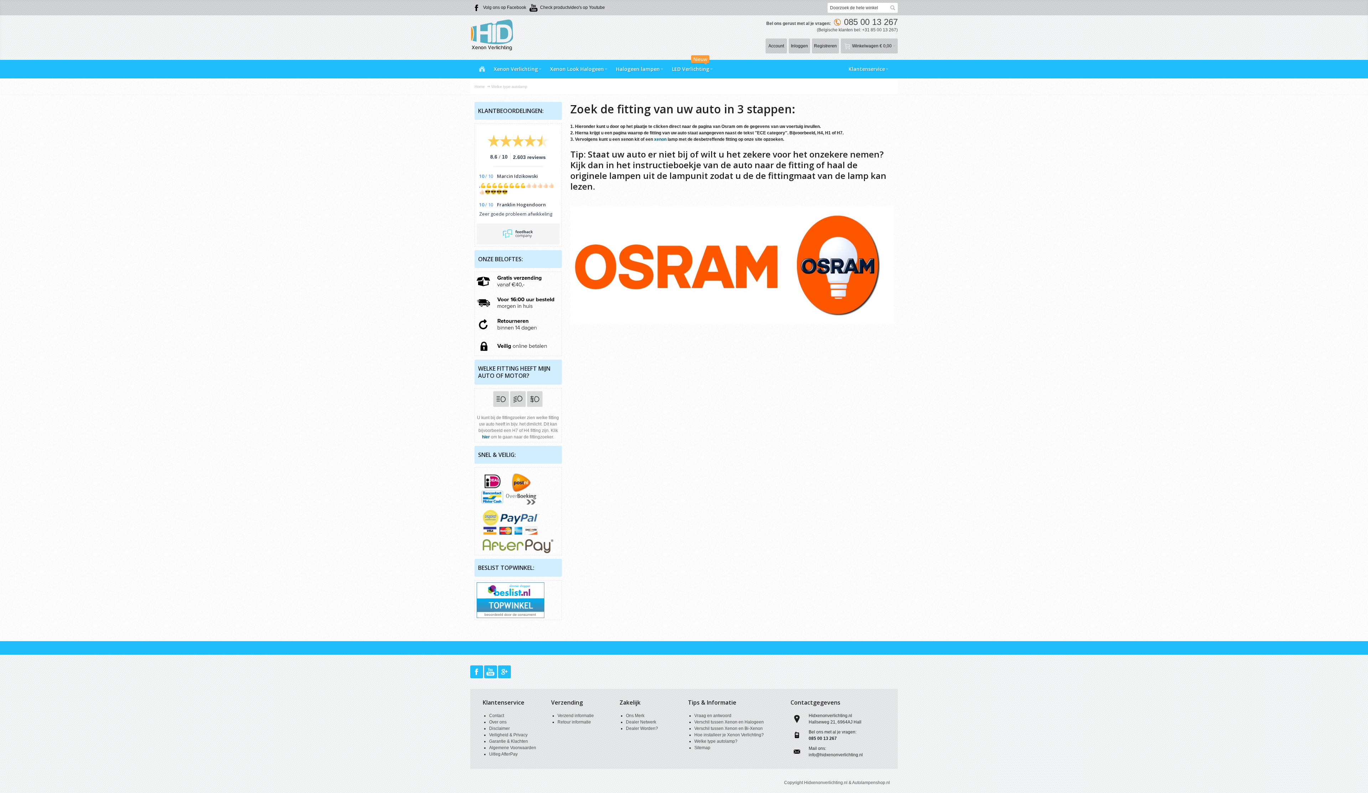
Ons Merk (635, 715)
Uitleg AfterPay (503, 754)
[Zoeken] (893, 8)
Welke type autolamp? (715, 741)
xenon (660, 139)
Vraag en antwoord (712, 715)
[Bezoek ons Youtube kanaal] (491, 672)
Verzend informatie (576, 715)
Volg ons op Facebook (504, 7)
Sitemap (702, 747)
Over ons (498, 722)
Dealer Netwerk (641, 722)
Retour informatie (574, 722)
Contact (496, 715)
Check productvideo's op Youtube (572, 7)
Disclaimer (499, 728)
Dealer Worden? (642, 728)
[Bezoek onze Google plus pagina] (504, 672)
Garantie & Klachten (508, 741)
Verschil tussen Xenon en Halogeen (729, 722)
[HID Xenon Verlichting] (495, 34)
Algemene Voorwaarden (512, 747)
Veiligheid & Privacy (508, 734)
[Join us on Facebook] (477, 672)
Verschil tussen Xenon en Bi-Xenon (728, 728)
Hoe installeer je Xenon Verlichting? (729, 734)
